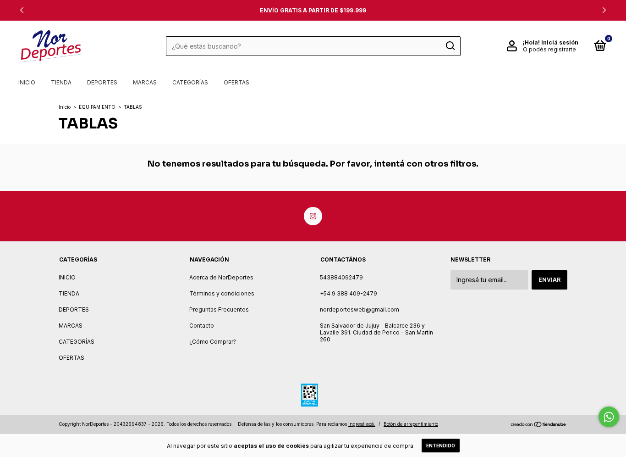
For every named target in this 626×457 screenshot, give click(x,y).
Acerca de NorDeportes (221, 277)
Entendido (440, 445)
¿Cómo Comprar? (212, 341)
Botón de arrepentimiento (411, 424)
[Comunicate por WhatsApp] (609, 417)
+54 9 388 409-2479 (348, 293)
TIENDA (61, 82)
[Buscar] (449, 46)
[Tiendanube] (538, 425)
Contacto (201, 325)
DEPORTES (102, 82)
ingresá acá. (361, 424)
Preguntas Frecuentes (219, 309)
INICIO (26, 82)
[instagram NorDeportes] (313, 216)
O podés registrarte (549, 49)
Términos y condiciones (221, 293)
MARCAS (145, 82)
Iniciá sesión (559, 42)
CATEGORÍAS (190, 82)
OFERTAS (236, 82)
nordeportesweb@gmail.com (359, 309)
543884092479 (341, 277)
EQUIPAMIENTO (97, 107)
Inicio (65, 107)
